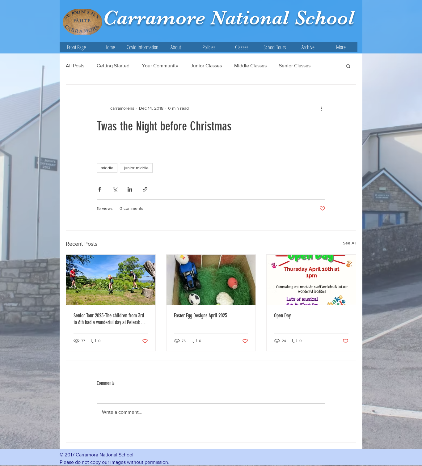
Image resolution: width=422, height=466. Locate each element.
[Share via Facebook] (100, 189)
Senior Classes (294, 65)
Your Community (160, 65)
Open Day (282, 315)
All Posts (75, 65)
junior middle (136, 167)
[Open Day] (311, 280)
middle (107, 167)
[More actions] (321, 108)
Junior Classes (206, 65)
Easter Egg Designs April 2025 (200, 315)
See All (349, 242)
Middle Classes (250, 65)
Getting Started (113, 65)
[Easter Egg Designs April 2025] (211, 280)
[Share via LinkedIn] (130, 189)
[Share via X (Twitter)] (115, 189)
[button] (175, 47)
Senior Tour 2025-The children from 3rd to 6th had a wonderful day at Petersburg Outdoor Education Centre (110, 319)
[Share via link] (145, 189)
